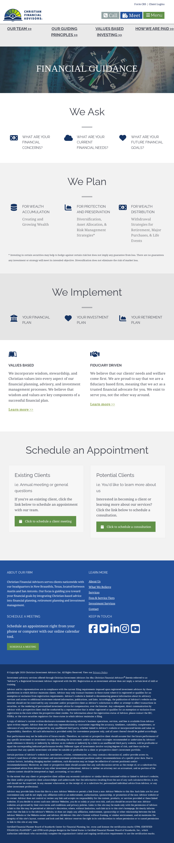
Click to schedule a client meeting (48, 521)
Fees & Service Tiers (102, 598)
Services (94, 592)
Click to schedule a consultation (129, 527)
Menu (156, 15)
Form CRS (140, 4)
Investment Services (102, 603)
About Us (95, 581)
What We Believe (100, 587)
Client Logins (156, 4)
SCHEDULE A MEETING (23, 646)
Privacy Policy (100, 672)
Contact (94, 609)
